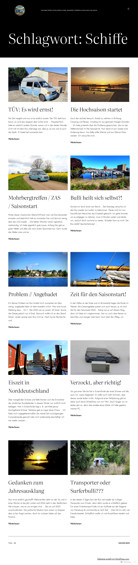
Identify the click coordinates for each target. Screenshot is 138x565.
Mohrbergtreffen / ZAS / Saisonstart (34, 202)
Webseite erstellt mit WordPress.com (113, 558)
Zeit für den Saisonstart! (98, 294)
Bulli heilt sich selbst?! (96, 197)
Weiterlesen (13, 139)
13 (15, 543)
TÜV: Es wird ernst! (30, 109)
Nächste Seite (124, 543)
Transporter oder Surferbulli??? (90, 486)
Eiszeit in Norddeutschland (28, 386)
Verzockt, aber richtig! (95, 382)
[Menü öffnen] (128, 8)
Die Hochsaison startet (96, 109)
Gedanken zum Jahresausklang (26, 486)
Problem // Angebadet (32, 294)
